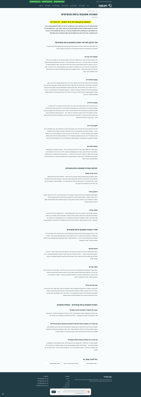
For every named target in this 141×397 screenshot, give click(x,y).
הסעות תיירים (82, 5)
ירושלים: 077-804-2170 (41, 385)
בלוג (68, 381)
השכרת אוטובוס (91, 11)
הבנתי (53, 392)
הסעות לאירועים (56, 5)
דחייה (58, 392)
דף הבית (67, 379)
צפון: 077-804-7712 (46, 1)
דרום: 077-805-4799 (34, 1)
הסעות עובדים (73, 5)
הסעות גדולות (65, 5)
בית (88, 5)
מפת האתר (67, 385)
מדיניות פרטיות (66, 387)
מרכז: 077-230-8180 (58, 1)
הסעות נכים (47, 5)
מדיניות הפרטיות (79, 393)
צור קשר (41, 5)
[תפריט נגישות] (3, 394)
